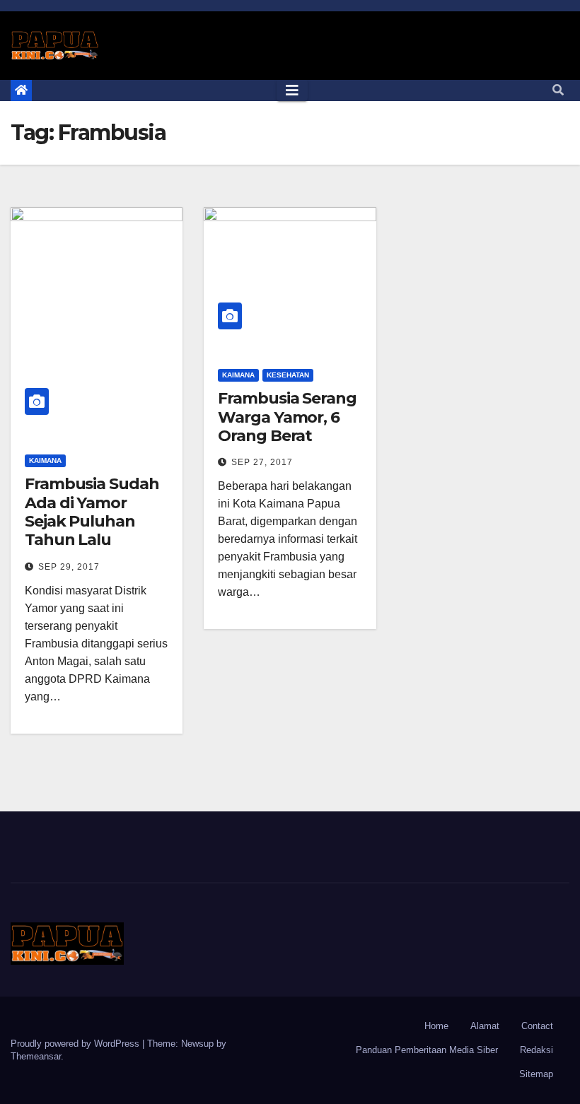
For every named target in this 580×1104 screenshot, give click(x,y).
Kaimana (45, 460)
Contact (537, 1026)
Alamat (484, 1026)
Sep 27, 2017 (262, 462)
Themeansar (36, 1056)
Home (436, 1026)
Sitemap (536, 1074)
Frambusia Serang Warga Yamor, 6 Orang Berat (287, 417)
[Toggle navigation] (292, 90)
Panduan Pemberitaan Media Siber (427, 1050)
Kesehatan (288, 375)
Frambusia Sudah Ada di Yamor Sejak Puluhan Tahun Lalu (92, 511)
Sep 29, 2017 (69, 567)
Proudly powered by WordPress (76, 1043)
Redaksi (536, 1050)
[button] (558, 90)
